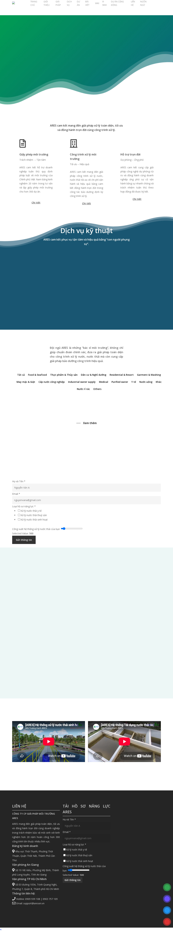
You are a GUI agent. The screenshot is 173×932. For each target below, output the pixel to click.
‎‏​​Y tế (133, 381)
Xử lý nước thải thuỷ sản (34, 515)
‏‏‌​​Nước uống (145, 381)
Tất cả (21, 374)
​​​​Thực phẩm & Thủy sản (64, 374)
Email (16, 493)
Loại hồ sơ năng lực (24, 506)
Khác (159, 381)
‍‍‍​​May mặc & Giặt (26, 381)
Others (97, 389)
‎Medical (103, 381)
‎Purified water (120, 381)
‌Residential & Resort (122, 374)
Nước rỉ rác (83, 389)
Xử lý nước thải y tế (31, 510)
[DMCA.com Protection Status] (137, 907)
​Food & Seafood (37, 374)
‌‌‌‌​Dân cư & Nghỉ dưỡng (93, 374)
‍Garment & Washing (149, 374)
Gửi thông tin (24, 539)
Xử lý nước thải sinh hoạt (34, 519)
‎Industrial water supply (82, 381)
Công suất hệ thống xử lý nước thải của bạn (36, 529)
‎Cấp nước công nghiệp (52, 381)
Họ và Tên (18, 481)
